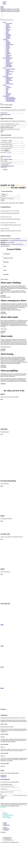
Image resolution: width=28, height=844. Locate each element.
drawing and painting (7, 57)
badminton (8, 34)
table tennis (8, 27)
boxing (7, 30)
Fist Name (3, 144)
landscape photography (11, 98)
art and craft (5, 76)
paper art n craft (9, 83)
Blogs (4, 2)
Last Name (3, 146)
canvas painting (9, 62)
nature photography (10, 99)
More (2, 399)
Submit (2, 114)
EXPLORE (3, 295)
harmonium (8, 93)
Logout (2, 7)
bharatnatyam (9, 73)
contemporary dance (10, 69)
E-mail (2, 142)
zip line (7, 54)
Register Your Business (8, 815)
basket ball (8, 29)
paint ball (8, 41)
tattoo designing (9, 77)
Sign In (4, 1)
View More (3, 832)
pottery (7, 81)
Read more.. (3, 807)
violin (7, 89)
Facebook (5, 169)
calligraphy (8, 78)
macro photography (10, 97)
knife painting (9, 65)
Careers (5, 812)
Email (2, 112)
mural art (8, 82)
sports (4, 22)
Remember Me (5, 164)
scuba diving (8, 55)
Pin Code (3, 152)
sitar (7, 91)
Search (2, 200)
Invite (2, 798)
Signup (2, 156)
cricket (7, 24)
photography (6, 96)
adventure (5, 39)
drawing (8, 60)
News (4, 4)
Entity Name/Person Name (6, 784)
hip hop (7, 70)
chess (7, 32)
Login (2, 166)
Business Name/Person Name (7, 127)
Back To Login (7, 114)
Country (2, 150)
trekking (8, 45)
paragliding (8, 53)
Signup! (10, 104)
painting (7, 61)
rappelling (8, 43)
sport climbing (9, 23)
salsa (7, 75)
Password (3, 148)
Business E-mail (4, 124)
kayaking (8, 46)
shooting (8, 56)
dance (4, 67)
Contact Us (5, 813)
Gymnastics (8, 35)
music (4, 85)
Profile (2, 6)
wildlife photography (10, 101)
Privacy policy (6, 816)
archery (7, 51)
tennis (7, 28)
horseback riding (9, 44)
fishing (7, 49)
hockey (7, 33)
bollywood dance (9, 71)
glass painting (9, 66)
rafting (7, 40)
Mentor (10, 140)
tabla (7, 92)
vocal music (8, 87)
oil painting (8, 64)
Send (2, 130)
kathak (7, 72)
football (7, 26)
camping (8, 48)
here (26, 795)
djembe (7, 86)
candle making (9, 80)
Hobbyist (4, 140)
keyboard (8, 94)
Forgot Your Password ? (8, 166)
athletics (7, 37)
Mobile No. (3, 126)
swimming (8, 38)
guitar (7, 88)
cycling (7, 50)
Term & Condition (7, 817)
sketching (8, 59)
